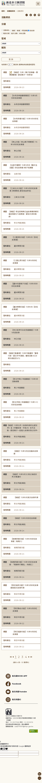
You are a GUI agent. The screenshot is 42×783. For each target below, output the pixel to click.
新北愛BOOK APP (19, 676)
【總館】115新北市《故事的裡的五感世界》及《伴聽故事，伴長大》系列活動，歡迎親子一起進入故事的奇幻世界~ (22, 427)
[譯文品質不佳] (5, 749)
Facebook (16, 684)
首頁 (3, 11)
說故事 (32, 31)
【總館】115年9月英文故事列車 (26, 497)
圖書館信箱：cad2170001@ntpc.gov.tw (19, 726)
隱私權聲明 (25, 724)
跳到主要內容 (4, 1)
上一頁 (13, 657)
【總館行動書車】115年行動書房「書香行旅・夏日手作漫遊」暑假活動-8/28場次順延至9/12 (23, 355)
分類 (3, 24)
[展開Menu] (38, 4)
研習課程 (25, 31)
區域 (3, 38)
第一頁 (10, 657)
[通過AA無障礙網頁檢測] (33, 731)
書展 (18, 31)
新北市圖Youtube (19, 692)
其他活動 (22, 33)
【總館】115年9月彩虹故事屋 (25, 518)
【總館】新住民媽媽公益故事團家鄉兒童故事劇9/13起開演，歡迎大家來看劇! (23, 214)
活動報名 (6, 30)
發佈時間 (6, 87)
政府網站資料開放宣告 (13, 724)
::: (0, 1)
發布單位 (6, 81)
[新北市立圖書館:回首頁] (13, 3)
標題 (5, 72)
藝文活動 (14, 33)
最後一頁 (31, 657)
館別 (3, 47)
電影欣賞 (6, 33)
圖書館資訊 (11, 11)
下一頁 (29, 657)
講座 (13, 31)
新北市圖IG (16, 699)
